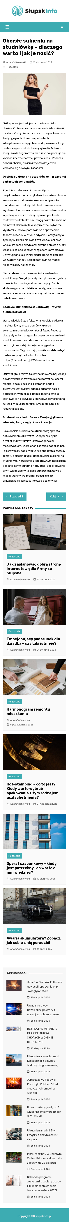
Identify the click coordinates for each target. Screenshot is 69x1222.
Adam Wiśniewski (16, 62)
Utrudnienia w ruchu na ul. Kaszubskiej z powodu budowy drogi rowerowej (43, 1061)
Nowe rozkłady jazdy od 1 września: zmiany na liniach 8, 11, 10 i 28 (44, 1112)
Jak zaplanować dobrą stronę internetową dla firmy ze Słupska (34, 568)
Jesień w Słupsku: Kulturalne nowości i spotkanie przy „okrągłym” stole (45, 987)
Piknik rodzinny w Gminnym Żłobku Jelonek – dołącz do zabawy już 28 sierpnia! (44, 1158)
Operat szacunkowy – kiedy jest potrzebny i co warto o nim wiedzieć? (31, 868)
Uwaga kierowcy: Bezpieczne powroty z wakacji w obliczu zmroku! (43, 1010)
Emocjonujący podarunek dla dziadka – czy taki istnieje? (33, 641)
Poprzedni (16, 496)
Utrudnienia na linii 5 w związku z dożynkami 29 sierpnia (42, 1135)
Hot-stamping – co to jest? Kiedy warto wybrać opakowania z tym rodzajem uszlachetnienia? (33, 791)
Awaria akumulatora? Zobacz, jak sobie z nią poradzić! (34, 940)
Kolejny (54, 496)
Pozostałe (13, 67)
